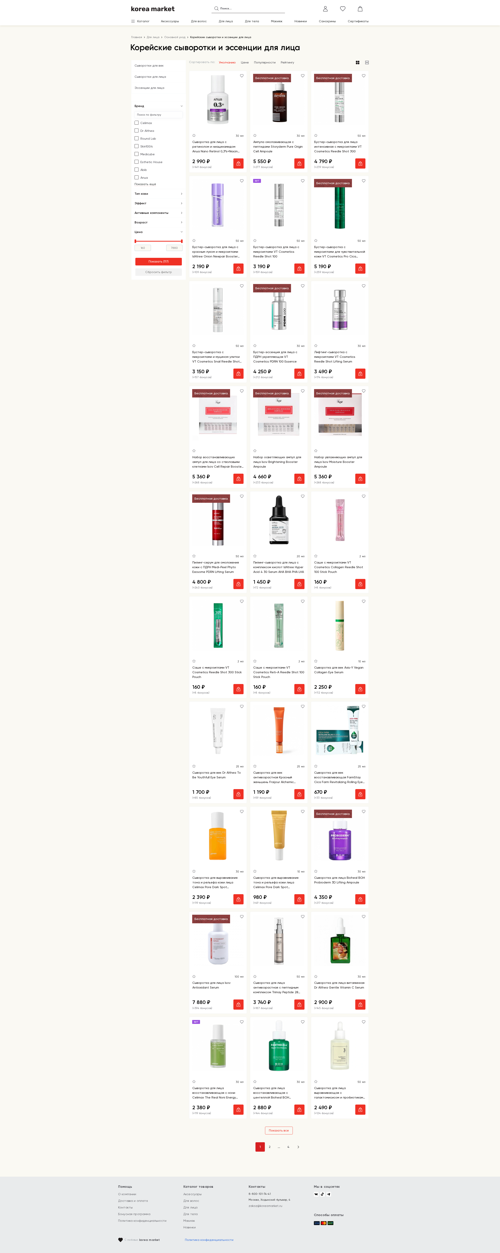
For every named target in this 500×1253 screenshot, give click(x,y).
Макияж (276, 21)
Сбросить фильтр (158, 272)
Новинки (301, 21)
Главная (136, 37)
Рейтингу (287, 62)
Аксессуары (170, 21)
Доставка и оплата (133, 1201)
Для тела (252, 21)
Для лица (226, 21)
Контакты (125, 1207)
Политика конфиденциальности (142, 1221)
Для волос (199, 21)
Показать (155, 261)
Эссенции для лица (149, 88)
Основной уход (174, 37)
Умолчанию (227, 62)
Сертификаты (358, 21)
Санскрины (327, 21)
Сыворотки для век (149, 65)
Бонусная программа (134, 1214)
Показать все (279, 1130)
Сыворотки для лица (150, 77)
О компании (127, 1194)
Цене (245, 62)
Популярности (265, 62)
